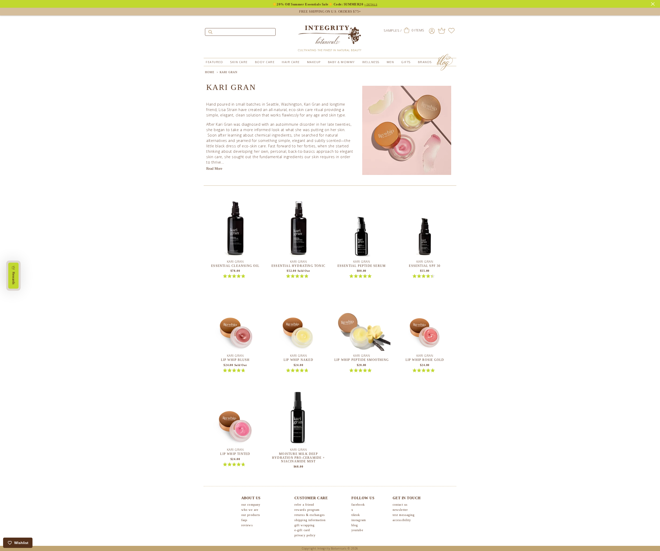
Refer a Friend (304, 504)
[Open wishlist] (451, 31)
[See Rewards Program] (442, 31)
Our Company (250, 504)
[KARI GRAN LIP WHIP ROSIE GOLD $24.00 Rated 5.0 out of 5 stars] (425, 323)
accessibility (402, 520)
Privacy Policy (305, 535)
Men (390, 62)
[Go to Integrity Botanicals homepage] (330, 36)
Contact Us (400, 504)
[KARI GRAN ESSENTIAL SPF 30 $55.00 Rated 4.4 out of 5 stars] (425, 229)
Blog (354, 525)
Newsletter (400, 510)
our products (250, 515)
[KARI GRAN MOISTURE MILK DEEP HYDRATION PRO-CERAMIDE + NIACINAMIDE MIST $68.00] (298, 417)
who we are (249, 510)
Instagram (358, 520)
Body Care (265, 62)
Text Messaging (404, 515)
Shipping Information (310, 520)
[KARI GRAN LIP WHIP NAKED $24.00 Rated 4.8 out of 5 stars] (298, 323)
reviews (247, 525)
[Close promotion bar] (653, 3)
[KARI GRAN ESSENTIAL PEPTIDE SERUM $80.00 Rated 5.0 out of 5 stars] (362, 229)
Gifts (406, 62)
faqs (244, 520)
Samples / (392, 30)
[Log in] (432, 30)
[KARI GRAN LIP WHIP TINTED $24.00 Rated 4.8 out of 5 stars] (235, 417)
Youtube (357, 530)
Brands (425, 62)
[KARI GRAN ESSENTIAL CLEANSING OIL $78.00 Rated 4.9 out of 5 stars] (235, 229)
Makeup (314, 62)
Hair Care (291, 62)
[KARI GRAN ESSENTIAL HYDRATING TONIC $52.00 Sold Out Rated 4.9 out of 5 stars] (298, 229)
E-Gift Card (302, 530)
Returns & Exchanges (309, 515)
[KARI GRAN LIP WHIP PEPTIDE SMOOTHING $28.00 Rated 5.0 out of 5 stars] (362, 323)
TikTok (355, 515)
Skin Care (239, 62)
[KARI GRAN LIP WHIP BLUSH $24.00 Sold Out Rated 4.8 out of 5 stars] (235, 323)
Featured (214, 62)
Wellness (371, 62)
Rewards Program (307, 510)
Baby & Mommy (341, 62)
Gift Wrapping (304, 525)
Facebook (358, 504)
